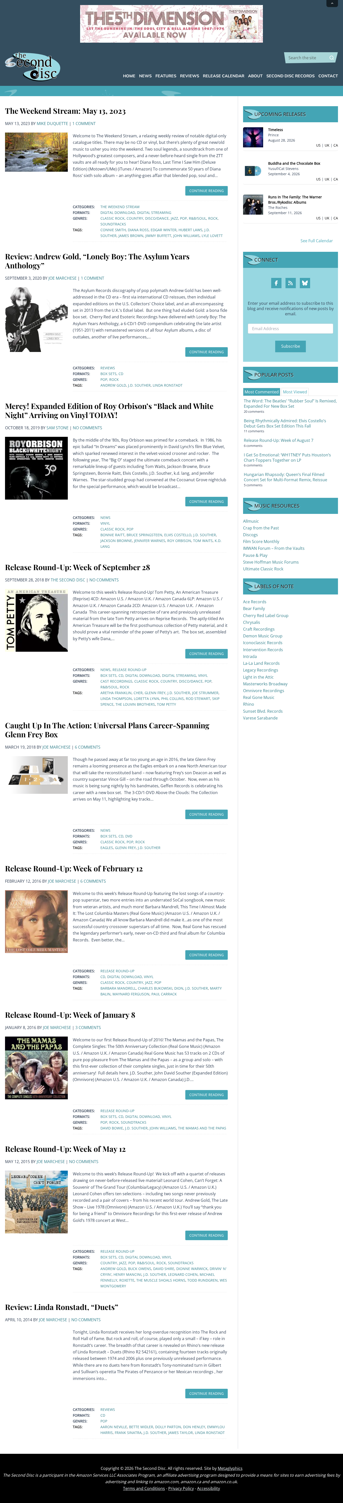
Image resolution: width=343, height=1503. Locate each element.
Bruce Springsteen (144, 534)
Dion (178, 988)
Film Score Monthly (261, 541)
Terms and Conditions (144, 1488)
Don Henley (194, 1426)
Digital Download (117, 212)
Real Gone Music (258, 697)
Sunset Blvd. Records (263, 711)
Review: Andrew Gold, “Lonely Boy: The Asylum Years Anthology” (97, 260)
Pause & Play (255, 555)
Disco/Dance (157, 218)
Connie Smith (113, 229)
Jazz (174, 218)
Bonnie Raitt (112, 534)
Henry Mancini (127, 1274)
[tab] (261, 392)
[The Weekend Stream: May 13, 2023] (36, 151)
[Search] (331, 57)
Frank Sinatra (128, 1432)
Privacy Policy (181, 1488)
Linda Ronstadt (168, 385)
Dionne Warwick (192, 1268)
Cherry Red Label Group (266, 615)
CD (121, 373)
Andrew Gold (113, 385)
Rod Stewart (198, 698)
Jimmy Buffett (158, 235)
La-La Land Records (261, 663)
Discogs (250, 534)
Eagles (106, 847)
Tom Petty (166, 704)
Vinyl (105, 523)
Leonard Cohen (183, 1274)
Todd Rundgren (202, 1280)
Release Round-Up (129, 669)
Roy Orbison (179, 540)
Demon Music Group (262, 636)
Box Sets (108, 373)
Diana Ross (138, 229)
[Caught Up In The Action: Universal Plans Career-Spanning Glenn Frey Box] (36, 774)
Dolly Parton (168, 1426)
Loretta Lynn (146, 698)
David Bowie (111, 1128)
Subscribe (290, 346)
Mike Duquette (52, 123)
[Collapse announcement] (332, 3)
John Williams (186, 235)
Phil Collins (172, 698)
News (105, 517)
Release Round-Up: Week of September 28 (77, 567)
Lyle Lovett (212, 235)
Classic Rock (112, 218)
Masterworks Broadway (265, 684)
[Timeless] (253, 137)
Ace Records (254, 602)
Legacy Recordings (260, 670)
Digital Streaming (154, 212)
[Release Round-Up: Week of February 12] (36, 921)
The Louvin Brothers (135, 704)
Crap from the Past (261, 528)
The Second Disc (68, 580)
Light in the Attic (258, 677)
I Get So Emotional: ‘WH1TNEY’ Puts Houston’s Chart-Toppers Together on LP (287, 457)
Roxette (126, 1280)
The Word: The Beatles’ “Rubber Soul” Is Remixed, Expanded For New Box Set (290, 403)
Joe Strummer (205, 692)
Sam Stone (57, 428)
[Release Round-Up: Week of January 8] (36, 1067)
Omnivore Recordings (263, 690)
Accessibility (208, 1488)
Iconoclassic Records (262, 642)
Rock (213, 218)
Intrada (250, 656)
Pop (183, 218)
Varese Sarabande (260, 718)
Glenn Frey (155, 692)
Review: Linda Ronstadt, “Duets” (61, 1307)
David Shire (163, 1268)
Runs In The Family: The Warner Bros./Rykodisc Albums (295, 200)
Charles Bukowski (155, 988)
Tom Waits (203, 540)
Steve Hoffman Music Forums (271, 562)
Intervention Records (263, 649)
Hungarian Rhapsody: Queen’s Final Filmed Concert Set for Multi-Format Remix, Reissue (285, 477)
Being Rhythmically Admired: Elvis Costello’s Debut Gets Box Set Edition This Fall (285, 423)
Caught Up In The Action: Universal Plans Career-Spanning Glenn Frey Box (107, 729)
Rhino (248, 704)
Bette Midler (141, 1426)
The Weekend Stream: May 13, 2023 (65, 111)
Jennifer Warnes (149, 540)
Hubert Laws (190, 229)
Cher (138, 692)
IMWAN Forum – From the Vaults (274, 548)
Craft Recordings (259, 629)
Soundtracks (113, 224)
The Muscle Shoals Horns (160, 1280)
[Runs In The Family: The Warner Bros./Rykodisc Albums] (253, 204)
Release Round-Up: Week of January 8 (70, 1015)
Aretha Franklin (116, 692)
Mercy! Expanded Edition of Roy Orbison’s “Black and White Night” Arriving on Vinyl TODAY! (109, 410)
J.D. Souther (139, 385)
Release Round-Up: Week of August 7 (278, 440)
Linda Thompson (116, 698)
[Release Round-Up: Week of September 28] (36, 620)
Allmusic (251, 521)
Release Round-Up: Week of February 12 (74, 868)
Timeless (275, 129)
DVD (128, 836)
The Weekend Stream (120, 206)
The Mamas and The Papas (202, 1128)
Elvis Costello (177, 534)
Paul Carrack (164, 994)
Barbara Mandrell (118, 988)
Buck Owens (139, 1268)
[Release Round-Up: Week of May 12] (36, 1201)
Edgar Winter (164, 229)
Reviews (107, 368)
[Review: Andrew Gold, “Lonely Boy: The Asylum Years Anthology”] (36, 319)
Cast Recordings (116, 681)
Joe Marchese (62, 278)
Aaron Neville (113, 1426)
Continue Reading (206, 190)
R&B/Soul (197, 218)
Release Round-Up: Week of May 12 (65, 1149)
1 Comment (84, 123)
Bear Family (254, 608)
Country (135, 218)
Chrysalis (251, 622)
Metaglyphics (230, 1468)
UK (327, 145)
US (318, 145)
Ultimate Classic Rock (263, 569)
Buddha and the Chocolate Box (294, 163)
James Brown (131, 235)
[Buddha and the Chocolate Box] (253, 170)
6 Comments (87, 747)
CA (335, 145)
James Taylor (180, 1432)
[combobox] (310, 58)
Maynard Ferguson (130, 994)
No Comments (87, 428)
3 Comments (88, 1027)
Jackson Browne (116, 540)
